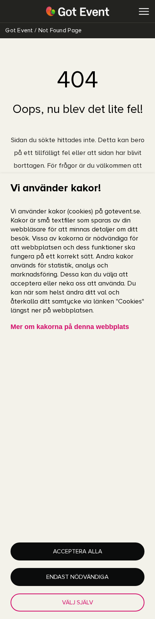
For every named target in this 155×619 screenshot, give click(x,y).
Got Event (18, 30)
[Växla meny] (143, 11)
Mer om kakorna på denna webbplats (70, 327)
